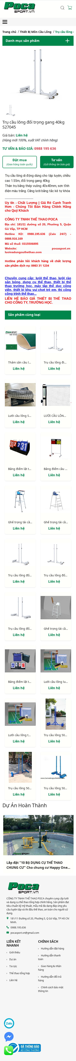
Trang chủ (9, 32)
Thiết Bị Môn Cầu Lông (35, 32)
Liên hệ (15, 135)
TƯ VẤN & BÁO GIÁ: (29, 148)
